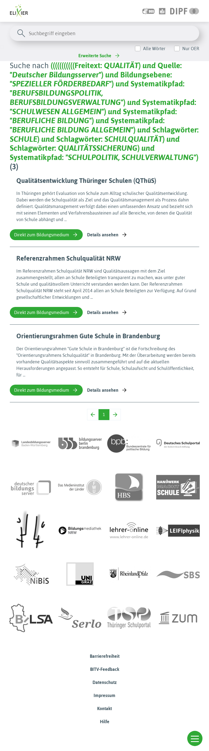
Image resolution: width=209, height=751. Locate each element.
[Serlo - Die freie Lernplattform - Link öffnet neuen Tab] (80, 618)
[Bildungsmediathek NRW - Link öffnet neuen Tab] (80, 531)
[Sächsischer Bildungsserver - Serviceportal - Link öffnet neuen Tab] (178, 574)
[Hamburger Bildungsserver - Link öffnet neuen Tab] (129, 487)
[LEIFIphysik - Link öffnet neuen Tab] (178, 531)
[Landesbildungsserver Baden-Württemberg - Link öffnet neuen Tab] (31, 443)
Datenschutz (105, 682)
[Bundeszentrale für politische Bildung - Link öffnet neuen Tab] (129, 443)
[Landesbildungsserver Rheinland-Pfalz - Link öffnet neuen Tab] (129, 574)
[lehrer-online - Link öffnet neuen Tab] (129, 531)
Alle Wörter (154, 48)
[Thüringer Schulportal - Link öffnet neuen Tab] (129, 618)
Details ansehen (102, 234)
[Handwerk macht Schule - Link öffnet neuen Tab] (178, 487)
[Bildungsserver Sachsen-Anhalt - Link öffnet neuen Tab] (31, 618)
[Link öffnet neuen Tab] (184, 10)
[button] (194, 738)
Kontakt (104, 708)
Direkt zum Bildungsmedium (41, 234)
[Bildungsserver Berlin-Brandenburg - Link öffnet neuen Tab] (80, 443)
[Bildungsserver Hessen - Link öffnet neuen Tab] (31, 531)
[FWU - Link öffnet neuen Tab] (80, 487)
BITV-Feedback (104, 669)
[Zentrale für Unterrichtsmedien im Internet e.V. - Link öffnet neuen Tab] (178, 618)
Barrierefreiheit (104, 656)
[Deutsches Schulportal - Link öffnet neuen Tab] (178, 443)
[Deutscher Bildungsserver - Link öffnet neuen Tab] (31, 487)
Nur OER (190, 48)
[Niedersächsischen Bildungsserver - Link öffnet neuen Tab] (31, 574)
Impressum (104, 695)
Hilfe (104, 721)
